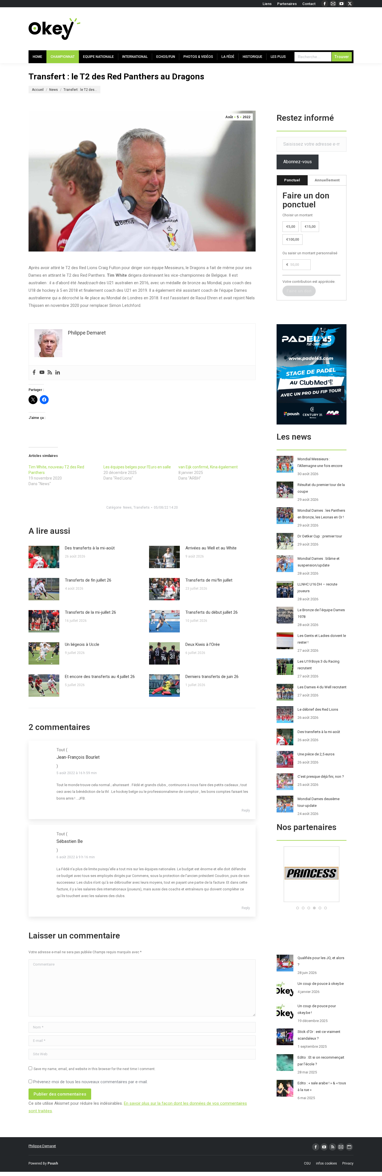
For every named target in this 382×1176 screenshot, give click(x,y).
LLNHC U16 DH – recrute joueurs (317, 587)
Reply (246, 810)
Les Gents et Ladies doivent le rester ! (322, 639)
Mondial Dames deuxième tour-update (318, 802)
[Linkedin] (57, 373)
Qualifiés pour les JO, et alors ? (321, 961)
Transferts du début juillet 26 (211, 612)
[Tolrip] (311, 901)
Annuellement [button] (327, 180)
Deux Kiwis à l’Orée (202, 644)
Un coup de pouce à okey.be (321, 983)
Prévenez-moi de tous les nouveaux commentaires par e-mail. (90, 1081)
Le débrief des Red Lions (318, 709)
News (127, 507)
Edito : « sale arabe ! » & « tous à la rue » (322, 1086)
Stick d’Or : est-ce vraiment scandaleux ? (319, 1035)
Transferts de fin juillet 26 (88, 580)
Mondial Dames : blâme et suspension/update (318, 561)
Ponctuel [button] (292, 180)
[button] (297, 908)
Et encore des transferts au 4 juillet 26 (100, 676)
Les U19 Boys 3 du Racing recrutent (318, 664)
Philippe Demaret (42, 1146)
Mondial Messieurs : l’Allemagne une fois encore (320, 462)
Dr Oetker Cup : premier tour (320, 536)
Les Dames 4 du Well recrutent (322, 687)
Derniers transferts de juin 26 (212, 676)
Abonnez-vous (297, 161)
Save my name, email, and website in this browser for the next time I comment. (94, 1069)
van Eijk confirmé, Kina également (208, 467)
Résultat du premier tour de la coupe (321, 488)
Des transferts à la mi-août (90, 548)
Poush (53, 1163)
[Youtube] (41, 373)
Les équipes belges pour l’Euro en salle (137, 467)
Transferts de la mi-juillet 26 (90, 612)
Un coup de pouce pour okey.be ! (317, 1009)
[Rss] (49, 373)
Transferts (141, 507)
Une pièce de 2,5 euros (316, 754)
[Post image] (44, 557)
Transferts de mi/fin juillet (208, 580)
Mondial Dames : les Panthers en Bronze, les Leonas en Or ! (321, 513)
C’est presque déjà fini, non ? (321, 776)
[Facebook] (34, 373)
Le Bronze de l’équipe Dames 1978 (321, 613)
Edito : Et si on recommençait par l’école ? (321, 1060)
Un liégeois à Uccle (82, 644)
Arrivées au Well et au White (211, 548)
